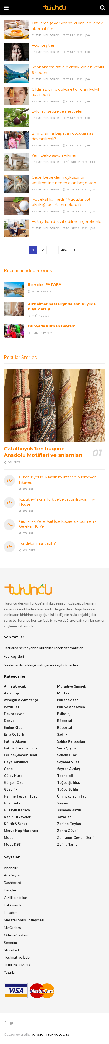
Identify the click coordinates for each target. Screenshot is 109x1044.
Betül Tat (12, 707)
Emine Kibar (14, 727)
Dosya (9, 720)
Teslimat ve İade (17, 957)
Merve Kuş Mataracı (21, 830)
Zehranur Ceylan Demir (76, 837)
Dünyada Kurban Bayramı (52, 326)
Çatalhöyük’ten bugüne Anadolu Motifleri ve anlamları (43, 452)
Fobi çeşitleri (44, 45)
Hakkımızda (12, 905)
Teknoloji (65, 775)
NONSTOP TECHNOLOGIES (50, 1034)
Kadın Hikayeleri (18, 817)
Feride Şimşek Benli (20, 755)
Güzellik (10, 789)
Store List (11, 950)
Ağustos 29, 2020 (41, 291)
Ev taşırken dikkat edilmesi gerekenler (67, 221)
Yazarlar (64, 817)
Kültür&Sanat (15, 823)
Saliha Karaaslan (71, 741)
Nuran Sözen (67, 700)
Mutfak (63, 693)
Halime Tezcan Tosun (22, 796)
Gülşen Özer (14, 782)
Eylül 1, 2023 (74, 51)
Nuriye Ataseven (71, 707)
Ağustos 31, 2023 (76, 161)
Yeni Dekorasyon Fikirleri (55, 155)
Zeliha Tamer (68, 844)
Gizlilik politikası (16, 897)
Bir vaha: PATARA (44, 284)
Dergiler (10, 890)
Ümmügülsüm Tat (71, 796)
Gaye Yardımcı (16, 762)
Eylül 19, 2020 (39, 315)
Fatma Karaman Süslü (22, 748)
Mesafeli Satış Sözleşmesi (24, 920)
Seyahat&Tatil (69, 762)
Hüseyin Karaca (17, 810)
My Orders (12, 927)
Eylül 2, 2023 (74, 35)
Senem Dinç (67, 755)
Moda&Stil (13, 844)
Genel (9, 768)
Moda (9, 837)
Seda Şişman (68, 748)
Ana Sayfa (12, 875)
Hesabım (10, 912)
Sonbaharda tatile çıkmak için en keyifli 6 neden (41, 665)
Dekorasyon (14, 713)
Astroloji (11, 693)
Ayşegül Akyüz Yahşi (21, 700)
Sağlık (62, 734)
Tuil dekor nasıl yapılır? (37, 543)
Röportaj (64, 720)
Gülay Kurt (13, 775)
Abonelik (11, 868)
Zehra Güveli (67, 830)
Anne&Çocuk (15, 686)
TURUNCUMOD (17, 965)
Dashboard (12, 882)
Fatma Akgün (15, 741)
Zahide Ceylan (69, 823)
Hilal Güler (13, 803)
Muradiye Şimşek (71, 686)
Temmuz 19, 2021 (41, 332)
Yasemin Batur (69, 810)
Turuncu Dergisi (48, 35)
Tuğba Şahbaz (69, 782)
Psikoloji (64, 713)
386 (64, 250)
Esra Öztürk (14, 734)
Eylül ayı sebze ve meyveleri (58, 111)
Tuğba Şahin (67, 789)
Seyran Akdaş (68, 768)
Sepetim (10, 942)
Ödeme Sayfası (16, 935)
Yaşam (62, 803)
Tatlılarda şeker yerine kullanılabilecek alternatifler (43, 647)
